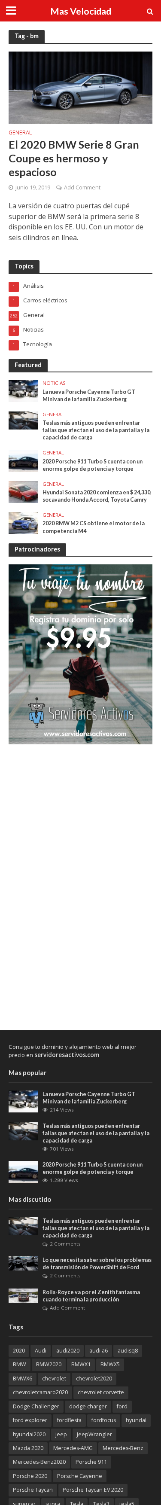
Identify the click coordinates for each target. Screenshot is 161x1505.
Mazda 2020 (28, 1448)
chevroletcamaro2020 (40, 1392)
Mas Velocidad (80, 11)
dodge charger (88, 1406)
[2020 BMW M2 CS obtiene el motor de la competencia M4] (23, 522)
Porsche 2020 (30, 1476)
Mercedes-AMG (73, 1448)
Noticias (54, 383)
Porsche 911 (91, 1461)
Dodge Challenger (36, 1406)
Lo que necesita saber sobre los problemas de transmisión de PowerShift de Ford (97, 1263)
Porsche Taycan (33, 1489)
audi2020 (67, 1350)
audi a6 (98, 1350)
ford (122, 1406)
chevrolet (54, 1378)
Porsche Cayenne (79, 1476)
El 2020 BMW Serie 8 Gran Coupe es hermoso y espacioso (74, 158)
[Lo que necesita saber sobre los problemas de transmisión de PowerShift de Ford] (23, 1263)
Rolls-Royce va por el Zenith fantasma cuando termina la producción (91, 1296)
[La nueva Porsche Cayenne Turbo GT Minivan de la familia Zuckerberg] (23, 390)
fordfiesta (69, 1420)
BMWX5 (110, 1364)
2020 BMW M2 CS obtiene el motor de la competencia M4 (94, 527)
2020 (19, 1350)
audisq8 (128, 1350)
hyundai (136, 1420)
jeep (61, 1434)
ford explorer (30, 1420)
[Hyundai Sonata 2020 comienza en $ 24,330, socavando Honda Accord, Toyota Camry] (23, 491)
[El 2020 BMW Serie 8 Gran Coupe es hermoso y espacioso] (80, 86)
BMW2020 (48, 1364)
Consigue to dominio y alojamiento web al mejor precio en (73, 1051)
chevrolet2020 (94, 1378)
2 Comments (65, 1243)
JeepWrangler (94, 1434)
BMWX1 (81, 1364)
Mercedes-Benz (123, 1448)
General (20, 133)
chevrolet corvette (101, 1392)
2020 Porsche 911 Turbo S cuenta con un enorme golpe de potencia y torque (93, 465)
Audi (40, 1350)
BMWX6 (22, 1378)
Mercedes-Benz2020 (39, 1461)
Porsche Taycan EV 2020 (93, 1489)
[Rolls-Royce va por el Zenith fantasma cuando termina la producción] (23, 1295)
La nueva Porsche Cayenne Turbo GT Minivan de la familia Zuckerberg (89, 395)
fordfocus (103, 1420)
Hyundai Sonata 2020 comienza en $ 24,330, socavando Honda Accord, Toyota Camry (97, 496)
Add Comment (82, 187)
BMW (19, 1364)
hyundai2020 (29, 1434)
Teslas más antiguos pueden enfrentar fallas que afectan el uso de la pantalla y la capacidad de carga (96, 430)
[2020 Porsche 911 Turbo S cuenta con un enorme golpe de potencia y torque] (23, 460)
